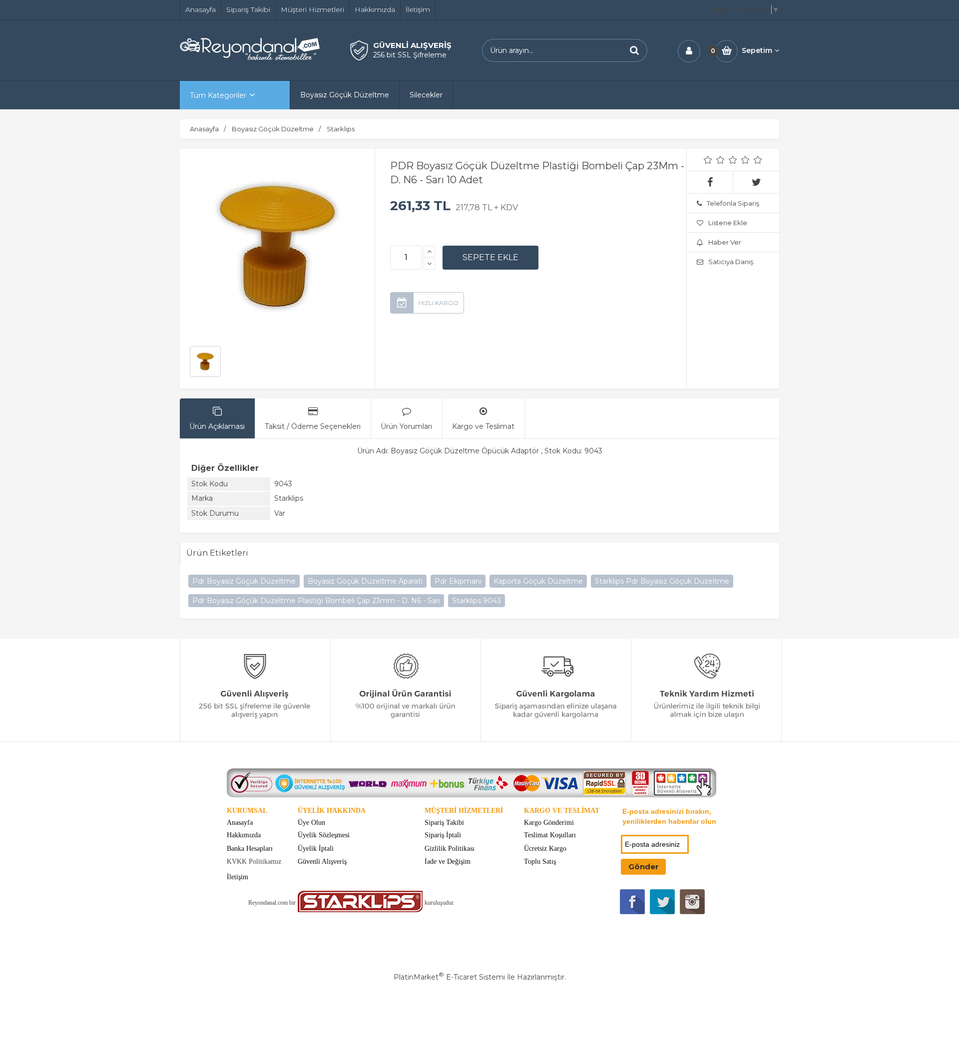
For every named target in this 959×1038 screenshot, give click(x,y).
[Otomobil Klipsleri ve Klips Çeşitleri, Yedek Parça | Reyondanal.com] (250, 57)
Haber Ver (724, 242)
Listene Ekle (727, 223)
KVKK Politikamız (254, 861)
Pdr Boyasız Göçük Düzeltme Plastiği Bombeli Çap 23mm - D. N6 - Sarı (316, 600)
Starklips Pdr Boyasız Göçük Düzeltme (662, 581)
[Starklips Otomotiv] (360, 910)
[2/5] (714, 160)
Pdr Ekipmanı (458, 581)
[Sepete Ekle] (490, 258)
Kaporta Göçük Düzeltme (538, 581)
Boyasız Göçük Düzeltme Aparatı (365, 581)
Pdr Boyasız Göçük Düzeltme (244, 581)
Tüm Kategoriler (218, 95)
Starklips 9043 (476, 600)
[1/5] (708, 160)
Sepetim (757, 50)
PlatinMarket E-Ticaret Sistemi (449, 977)
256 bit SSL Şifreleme (410, 54)
